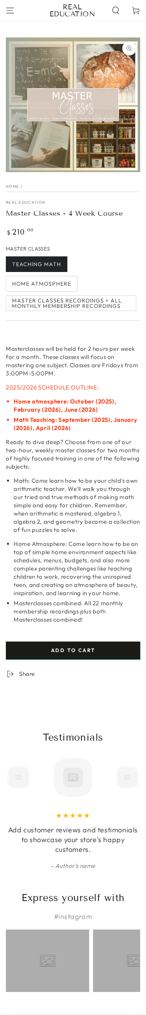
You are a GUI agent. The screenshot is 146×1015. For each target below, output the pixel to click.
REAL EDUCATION (25, 202)
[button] (116, 10)
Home (12, 186)
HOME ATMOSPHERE (41, 283)
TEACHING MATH (36, 264)
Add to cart (73, 650)
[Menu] (10, 10)
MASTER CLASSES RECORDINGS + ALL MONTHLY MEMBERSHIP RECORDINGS (67, 303)
